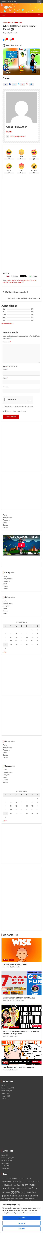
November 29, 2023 (9, 967)
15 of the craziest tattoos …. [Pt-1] (16, 292)
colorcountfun (6, 1182)
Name (5, 369)
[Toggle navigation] (4, 15)
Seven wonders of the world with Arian (19, 998)
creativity (17, 1181)
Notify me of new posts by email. (15, 411)
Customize (21, 1223)
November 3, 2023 (8, 1000)
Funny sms (18, 22)
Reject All (21, 1228)
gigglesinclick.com (28, 1195)
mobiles (5, 282)
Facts (5, 515)
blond (29, 1179)
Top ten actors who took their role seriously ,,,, (23, 298)
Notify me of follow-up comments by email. (19, 406)
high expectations (8, 1198)
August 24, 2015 (8, 33)
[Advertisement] (21, 203)
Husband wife (30, 1198)
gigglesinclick (25, 280)
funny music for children (24, 1188)
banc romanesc (22, 1179)
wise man (21, 282)
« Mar (5, 652)
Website (5, 387)
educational (26, 1182)
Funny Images (8, 22)
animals (4, 1179)
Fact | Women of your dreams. (15, 964)
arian (8, 1179)
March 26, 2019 (8, 1036)
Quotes (5, 525)
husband (21, 1198)
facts (32, 1182)
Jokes (32, 280)
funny (19, 1185)
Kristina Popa (20, 1000)
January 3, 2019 (8, 1070)
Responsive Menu (39, 1)
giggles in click (16, 280)
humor (16, 1198)
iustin (16, 33)
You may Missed (10, 935)
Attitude (13, 1178)
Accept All (21, 1218)
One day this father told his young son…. (19, 1067)
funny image (29, 1184)
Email (5, 378)
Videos (5, 527)
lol (35, 280)
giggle (8, 1192)
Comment (7, 342)
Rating (5, 366)
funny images (9, 1188)
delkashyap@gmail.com (18, 136)
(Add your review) (7, 323)
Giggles (7, 7)
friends (14, 1185)
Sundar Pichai (13, 282)
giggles (9, 280)
